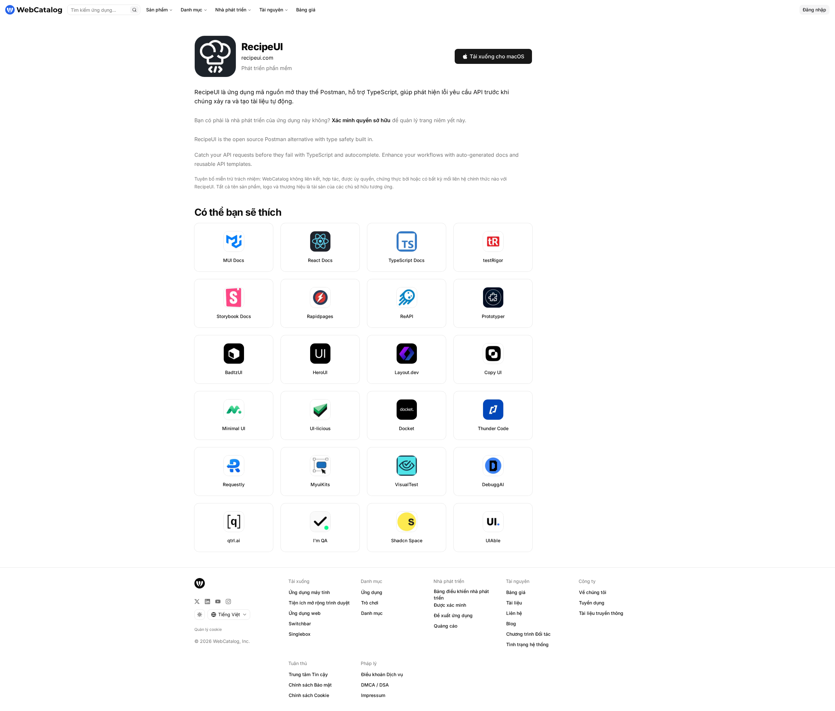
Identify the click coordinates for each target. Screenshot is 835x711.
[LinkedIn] (207, 601)
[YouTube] (217, 601)
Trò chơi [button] (369, 602)
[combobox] (228, 614)
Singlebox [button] (300, 634)
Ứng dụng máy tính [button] (309, 592)
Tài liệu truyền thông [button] (601, 613)
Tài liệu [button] (514, 602)
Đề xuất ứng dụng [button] (453, 615)
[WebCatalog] (199, 583)
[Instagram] (228, 601)
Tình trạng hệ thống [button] (527, 644)
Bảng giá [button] (515, 592)
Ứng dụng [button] (371, 592)
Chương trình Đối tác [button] (528, 634)
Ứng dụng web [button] (305, 613)
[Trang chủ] (33, 10)
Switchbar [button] (300, 623)
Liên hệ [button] (514, 613)
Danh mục (191, 9)
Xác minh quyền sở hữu (361, 120)
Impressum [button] (373, 695)
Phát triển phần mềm (266, 68)
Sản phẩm (157, 9)
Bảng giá (305, 9)
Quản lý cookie (208, 629)
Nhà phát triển (230, 9)
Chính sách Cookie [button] (309, 695)
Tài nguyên (271, 9)
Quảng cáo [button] (445, 626)
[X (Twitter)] (197, 601)
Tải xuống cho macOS (497, 56)
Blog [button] (511, 623)
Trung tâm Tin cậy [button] (308, 674)
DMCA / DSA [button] (375, 685)
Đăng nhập (814, 9)
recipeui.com (257, 57)
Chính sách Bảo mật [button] (310, 685)
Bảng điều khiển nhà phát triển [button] (461, 594)
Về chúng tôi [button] (592, 592)
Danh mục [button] (372, 613)
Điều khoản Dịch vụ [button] (382, 674)
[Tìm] (134, 10)
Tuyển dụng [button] (591, 602)
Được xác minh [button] (450, 605)
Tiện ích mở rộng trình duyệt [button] (319, 602)
